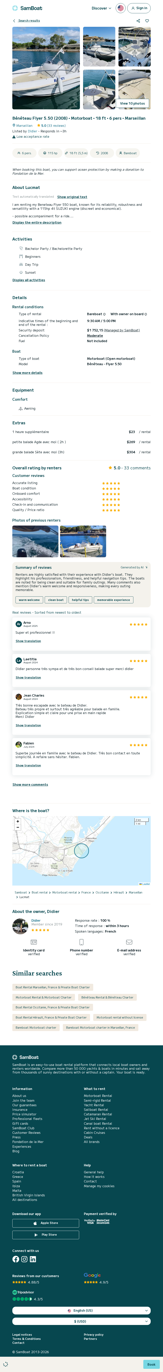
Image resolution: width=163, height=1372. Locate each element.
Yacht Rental (94, 1105)
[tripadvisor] (23, 1292)
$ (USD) (80, 1321)
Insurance (19, 1109)
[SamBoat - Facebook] (15, 1259)
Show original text (72, 197)
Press (16, 1137)
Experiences (21, 1146)
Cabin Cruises (94, 1132)
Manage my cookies (99, 1186)
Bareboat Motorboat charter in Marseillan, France (100, 1027)
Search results (29, 20)
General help (94, 1172)
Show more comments (30, 784)
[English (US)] (121, 8)
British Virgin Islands (28, 1195)
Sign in (141, 7)
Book (151, 1364)
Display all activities (29, 280)
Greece (17, 1176)
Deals (88, 1137)
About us (19, 1096)
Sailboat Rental (96, 1109)
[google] (92, 1275)
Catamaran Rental (98, 1114)
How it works (94, 1176)
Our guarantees (24, 1105)
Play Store (49, 1234)
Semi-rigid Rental (97, 1100)
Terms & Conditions (26, 1338)
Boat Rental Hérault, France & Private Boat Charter (51, 1017)
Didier (33, 131)
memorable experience (113, 600)
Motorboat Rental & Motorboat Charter (44, 997)
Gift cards (20, 1123)
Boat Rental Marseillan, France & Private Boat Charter (53, 987)
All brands (92, 1142)
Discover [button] (99, 8)
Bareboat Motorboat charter (36, 1027)
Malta (16, 1190)
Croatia (18, 1172)
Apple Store (49, 1223)
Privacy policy (94, 1334)
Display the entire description (37, 222)
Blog (15, 1151)
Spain (16, 1181)
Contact (90, 1181)
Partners (90, 1338)
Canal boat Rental (98, 1123)
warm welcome (29, 600)
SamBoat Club (23, 1128)
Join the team (23, 1100)
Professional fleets (27, 1119)
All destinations (24, 1200)
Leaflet (146, 884)
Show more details (28, 373)
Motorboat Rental (98, 1096)
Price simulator (24, 1114)
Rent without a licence (101, 1128)
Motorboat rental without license (120, 1017)
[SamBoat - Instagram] (24, 1259)
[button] (18, 821)
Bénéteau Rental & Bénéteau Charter (107, 997)
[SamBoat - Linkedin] (32, 1259)
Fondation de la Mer (28, 1142)
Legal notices (22, 1334)
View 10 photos (132, 103)
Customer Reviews (26, 1132)
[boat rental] (27, 8)
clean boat (56, 600)
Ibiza (16, 1186)
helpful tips (80, 600)
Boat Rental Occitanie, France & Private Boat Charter (53, 1007)
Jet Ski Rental (95, 1119)
